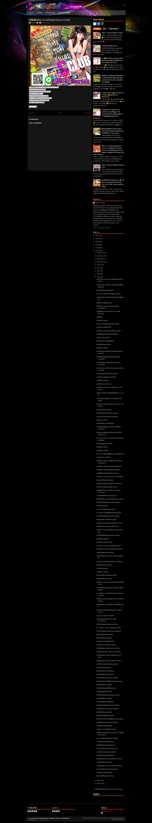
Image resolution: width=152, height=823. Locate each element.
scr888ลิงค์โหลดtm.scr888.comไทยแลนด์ (108, 652)
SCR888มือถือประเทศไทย (103, 668)
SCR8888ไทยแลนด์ (101, 568)
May (98, 274)
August (99, 265)
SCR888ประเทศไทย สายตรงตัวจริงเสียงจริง (108, 466)
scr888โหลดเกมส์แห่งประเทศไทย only (107, 526)
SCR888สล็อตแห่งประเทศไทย (104, 674)
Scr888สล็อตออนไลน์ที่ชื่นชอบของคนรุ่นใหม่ (109, 681)
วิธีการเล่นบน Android (64, 13)
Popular (97, 28)
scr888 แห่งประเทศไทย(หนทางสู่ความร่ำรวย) (109, 523)
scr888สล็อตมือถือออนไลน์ (104, 691)
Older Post (88, 113)
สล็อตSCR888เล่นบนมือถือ (103, 638)
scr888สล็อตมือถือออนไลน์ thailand (106, 495)
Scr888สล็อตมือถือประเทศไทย (105, 552)
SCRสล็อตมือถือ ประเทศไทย (104, 444)
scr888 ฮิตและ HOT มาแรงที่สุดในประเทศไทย (109, 549)
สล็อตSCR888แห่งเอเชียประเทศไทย (106, 519)
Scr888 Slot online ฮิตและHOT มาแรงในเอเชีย (109, 477)
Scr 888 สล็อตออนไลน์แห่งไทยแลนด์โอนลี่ (108, 631)
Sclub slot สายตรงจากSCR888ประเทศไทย (108, 294)
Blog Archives (114, 28)
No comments (45, 22)
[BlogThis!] (32, 107)
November (100, 256)
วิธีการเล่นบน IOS (50, 13)
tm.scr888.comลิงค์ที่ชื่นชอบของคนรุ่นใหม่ (108, 513)
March (99, 780)
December (100, 253)
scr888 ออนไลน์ (100, 202)
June (98, 271)
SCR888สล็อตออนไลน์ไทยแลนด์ (105, 745)
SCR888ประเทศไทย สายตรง (104, 542)
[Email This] (30, 107)
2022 (96, 236)
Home (60, 113)
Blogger (120, 789)
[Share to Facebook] (36, 107)
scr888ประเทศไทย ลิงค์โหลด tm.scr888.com (109, 483)
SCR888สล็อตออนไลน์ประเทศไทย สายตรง (108, 661)
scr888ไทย (99, 317)
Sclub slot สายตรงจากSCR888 (105, 616)
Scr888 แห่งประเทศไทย (103, 457)
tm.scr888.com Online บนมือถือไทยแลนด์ (108, 546)
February (99, 783)
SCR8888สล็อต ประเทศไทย (104, 565)
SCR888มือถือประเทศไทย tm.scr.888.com (108, 648)
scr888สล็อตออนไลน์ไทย (103, 344)
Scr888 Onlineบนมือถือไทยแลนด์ (105, 729)
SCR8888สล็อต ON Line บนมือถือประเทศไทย (109, 759)
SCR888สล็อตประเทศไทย (103, 410)
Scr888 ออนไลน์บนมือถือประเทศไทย (107, 417)
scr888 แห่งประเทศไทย (103, 337)
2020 (96, 242)
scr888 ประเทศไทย (101, 420)
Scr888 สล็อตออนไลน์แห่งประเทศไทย (107, 624)
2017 (96, 251)
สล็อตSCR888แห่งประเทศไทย (104, 480)
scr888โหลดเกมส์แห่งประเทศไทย (106, 645)
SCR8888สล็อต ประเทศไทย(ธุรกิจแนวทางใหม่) (49, 20)
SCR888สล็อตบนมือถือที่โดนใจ (105, 341)
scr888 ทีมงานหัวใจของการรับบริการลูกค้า (108, 331)
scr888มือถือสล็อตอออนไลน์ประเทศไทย (108, 502)
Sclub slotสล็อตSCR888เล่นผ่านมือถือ (107, 738)
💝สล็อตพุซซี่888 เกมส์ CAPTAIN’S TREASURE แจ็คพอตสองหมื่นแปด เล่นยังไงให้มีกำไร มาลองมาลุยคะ (113, 131)
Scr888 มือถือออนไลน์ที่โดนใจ (105, 290)
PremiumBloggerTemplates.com (116, 818)
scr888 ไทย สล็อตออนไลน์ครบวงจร (106, 487)
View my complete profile (102, 227)
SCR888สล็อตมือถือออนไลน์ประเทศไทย (108, 516)
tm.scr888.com (38, 94)
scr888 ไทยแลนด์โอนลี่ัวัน (103, 327)
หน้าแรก (31, 13)
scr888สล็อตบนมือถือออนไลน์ (105, 715)
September (100, 262)
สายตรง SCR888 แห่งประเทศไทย (105, 509)
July (98, 268)
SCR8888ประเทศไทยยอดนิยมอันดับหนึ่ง (108, 470)
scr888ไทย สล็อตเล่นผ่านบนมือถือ (106, 377)
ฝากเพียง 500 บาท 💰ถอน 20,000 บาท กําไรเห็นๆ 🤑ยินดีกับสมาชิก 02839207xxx (113, 95)
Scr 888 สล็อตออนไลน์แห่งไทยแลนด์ (107, 748)
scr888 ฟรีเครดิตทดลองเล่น (109, 46)
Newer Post (32, 113)
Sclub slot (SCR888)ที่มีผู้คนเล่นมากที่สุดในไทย (110, 454)
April (98, 277)
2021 (96, 239)
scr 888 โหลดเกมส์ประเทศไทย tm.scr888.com (109, 561)
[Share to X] (34, 107)
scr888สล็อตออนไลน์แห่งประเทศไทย (107, 334)
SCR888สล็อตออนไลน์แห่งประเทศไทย (107, 709)
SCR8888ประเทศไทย (102, 380)
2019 (96, 245)
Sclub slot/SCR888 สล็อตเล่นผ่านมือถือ (107, 324)
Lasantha (105, 818)
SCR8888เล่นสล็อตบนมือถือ (104, 726)
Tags (104, 28)
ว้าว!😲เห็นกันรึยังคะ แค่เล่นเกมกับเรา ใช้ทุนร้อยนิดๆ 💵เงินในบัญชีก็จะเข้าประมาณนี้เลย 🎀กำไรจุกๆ (113, 60)
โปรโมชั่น (39, 13)
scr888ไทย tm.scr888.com (104, 384)
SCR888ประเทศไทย (102, 320)
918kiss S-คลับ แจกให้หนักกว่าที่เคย (112, 33)
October (99, 259)
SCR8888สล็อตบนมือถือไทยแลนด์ (106, 688)
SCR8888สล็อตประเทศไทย (104, 579)
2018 (96, 248)
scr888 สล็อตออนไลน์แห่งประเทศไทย (107, 678)
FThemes (90, 818)
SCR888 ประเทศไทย (102, 348)
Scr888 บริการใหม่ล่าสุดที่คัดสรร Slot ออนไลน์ (109, 719)
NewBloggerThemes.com (118, 819)
